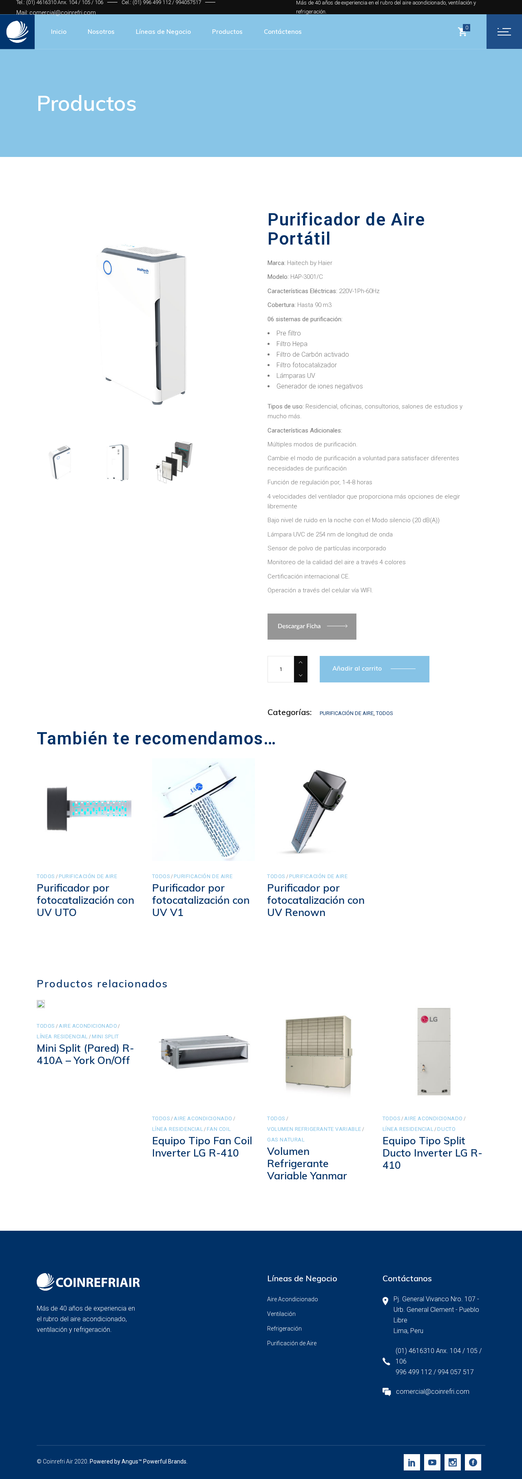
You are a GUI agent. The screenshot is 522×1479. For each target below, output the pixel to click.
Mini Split (105, 1036)
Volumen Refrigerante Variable (314, 1129)
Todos (384, 713)
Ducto (446, 1129)
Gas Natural (286, 1140)
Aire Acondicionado (88, 1026)
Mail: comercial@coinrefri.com (56, 12)
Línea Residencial (62, 1036)
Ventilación (281, 1314)
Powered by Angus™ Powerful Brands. (139, 1461)
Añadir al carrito (357, 668)
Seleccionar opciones (204, 1085)
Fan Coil (219, 1129)
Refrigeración (284, 1328)
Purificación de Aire (347, 713)
